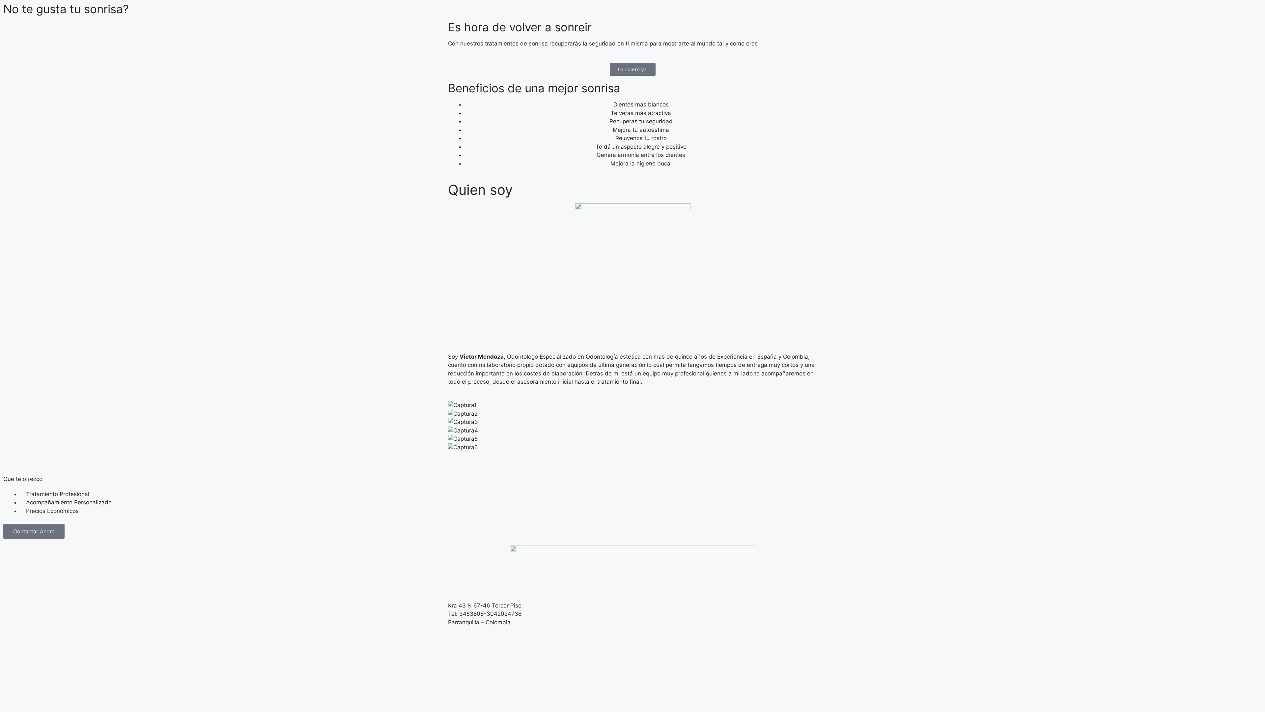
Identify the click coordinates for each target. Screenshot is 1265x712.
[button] (632, 456)
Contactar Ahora (34, 531)
